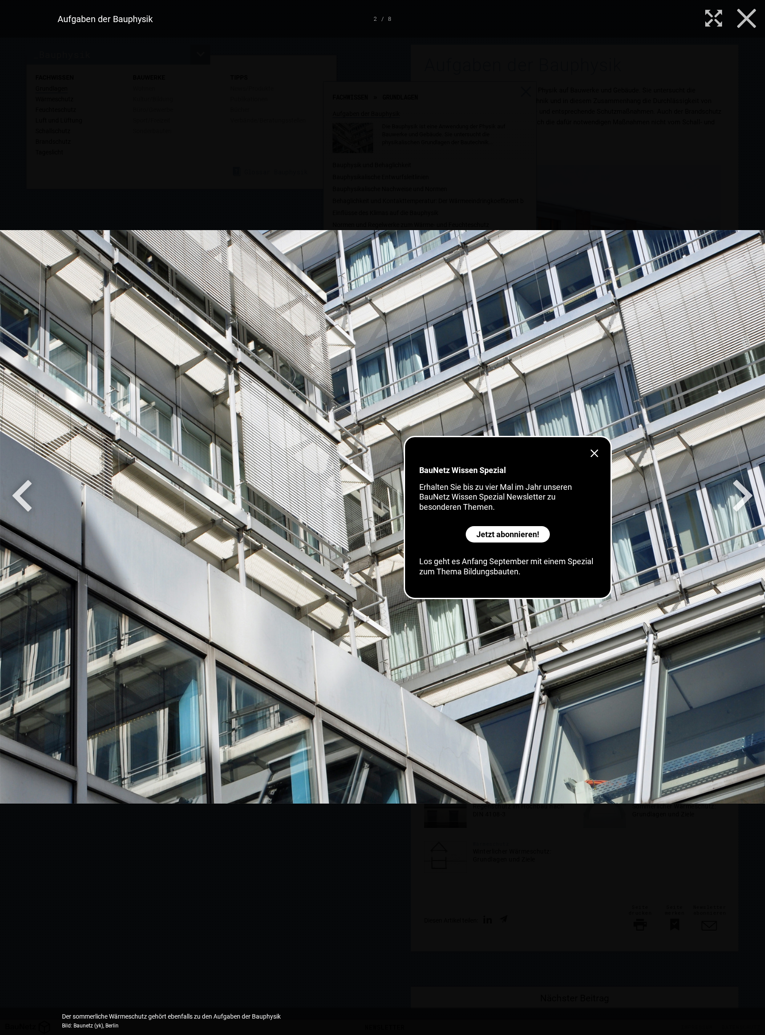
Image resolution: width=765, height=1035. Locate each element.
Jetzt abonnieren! (507, 534)
